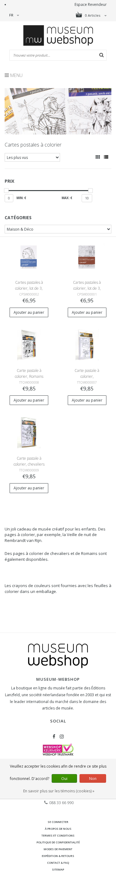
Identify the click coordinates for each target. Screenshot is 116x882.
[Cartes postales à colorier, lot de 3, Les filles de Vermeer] (29, 256)
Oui (64, 778)
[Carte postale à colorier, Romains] (29, 344)
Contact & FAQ (58, 863)
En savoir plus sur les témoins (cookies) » (58, 791)
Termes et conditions (58, 835)
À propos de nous (58, 829)
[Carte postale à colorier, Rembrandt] (87, 344)
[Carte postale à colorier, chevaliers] (29, 432)
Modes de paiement (58, 849)
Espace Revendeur (91, 4)
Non (93, 778)
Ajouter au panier (29, 312)
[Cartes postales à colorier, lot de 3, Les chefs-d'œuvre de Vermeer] (87, 256)
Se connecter (58, 822)
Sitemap (58, 869)
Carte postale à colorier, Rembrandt (87, 376)
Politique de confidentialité (58, 842)
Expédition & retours (58, 856)
